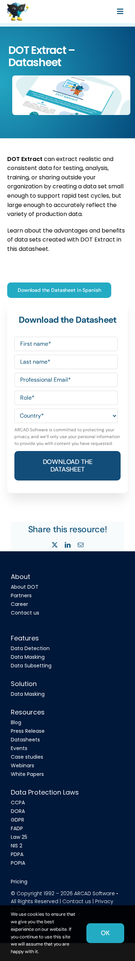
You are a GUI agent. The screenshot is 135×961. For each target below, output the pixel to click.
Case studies (27, 756)
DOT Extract (24, 159)
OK (105, 933)
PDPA (17, 854)
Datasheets (25, 739)
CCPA (18, 802)
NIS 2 (16, 845)
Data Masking (28, 657)
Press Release (28, 731)
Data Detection (30, 648)
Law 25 (19, 837)
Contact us (25, 612)
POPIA (18, 862)
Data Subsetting (31, 665)
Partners (21, 595)
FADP (17, 828)
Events (19, 748)
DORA (18, 811)
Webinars (22, 765)
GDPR (17, 819)
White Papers (27, 774)
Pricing (19, 881)
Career (19, 604)
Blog (16, 722)
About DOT (25, 586)
